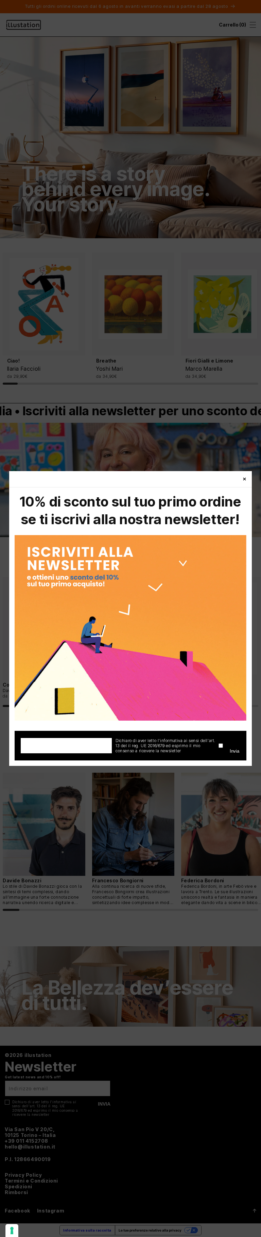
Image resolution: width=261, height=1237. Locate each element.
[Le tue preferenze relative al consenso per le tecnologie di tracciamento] (11, 1230)
